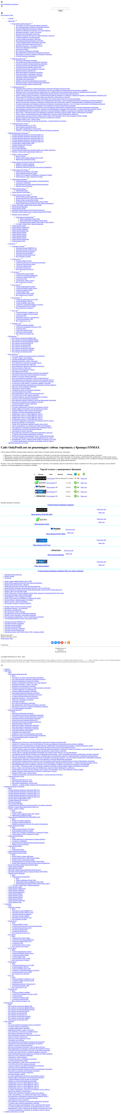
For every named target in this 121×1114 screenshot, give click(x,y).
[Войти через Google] (65, 642)
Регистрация (5, 15)
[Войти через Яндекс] (62, 642)
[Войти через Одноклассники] (68, 642)
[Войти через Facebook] (58, 642)
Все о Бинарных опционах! (9, 4)
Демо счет (83, 478)
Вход (11, 15)
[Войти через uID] (52, 642)
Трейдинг (86, 660)
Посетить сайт (101, 509)
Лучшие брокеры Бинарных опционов (60, 505)
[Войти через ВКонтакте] (55, 642)
